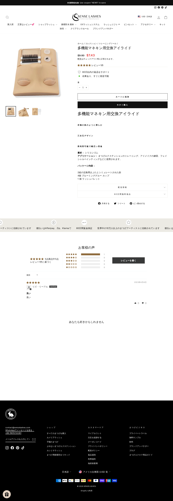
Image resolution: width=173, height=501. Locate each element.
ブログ (132, 450)
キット (162, 24)
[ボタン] (37, 72)
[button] (85, 65)
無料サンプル (135, 437)
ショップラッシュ (46, 24)
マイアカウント (95, 433)
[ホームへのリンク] (86, 17)
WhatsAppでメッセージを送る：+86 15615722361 (19, 431)
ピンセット (129, 24)
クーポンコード (95, 442)
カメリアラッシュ (54, 437)
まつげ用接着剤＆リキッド (58, 455)
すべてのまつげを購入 (56, 433)
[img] (33, 282)
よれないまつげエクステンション (61, 446)
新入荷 (10, 24)
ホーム (80, 43)
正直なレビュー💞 (26, 24)
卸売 (62, 28)
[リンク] (82, 414)
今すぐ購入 (122, 105)
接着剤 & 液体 (67, 24)
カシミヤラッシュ (54, 450)
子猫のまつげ (52, 442)
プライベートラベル (138, 433)
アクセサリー (147, 24)
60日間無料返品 (122, 194)
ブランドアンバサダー (103, 28)
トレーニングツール (108, 43)
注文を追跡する (95, 437)
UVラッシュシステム (89, 24)
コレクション (91, 43)
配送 (79, 59)
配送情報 (122, 187)
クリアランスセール (80, 28)
